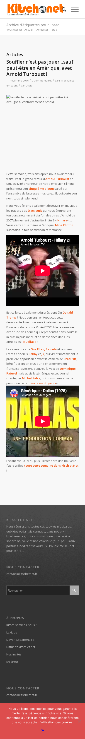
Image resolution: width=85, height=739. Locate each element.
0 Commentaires (42, 80)
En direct (12, 662)
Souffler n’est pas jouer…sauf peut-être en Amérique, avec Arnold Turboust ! (39, 68)
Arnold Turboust (57, 179)
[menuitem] (61, 9)
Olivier (30, 85)
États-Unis (35, 211)
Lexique (11, 632)
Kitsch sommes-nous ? (21, 625)
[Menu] (72, 9)
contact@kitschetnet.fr (21, 574)
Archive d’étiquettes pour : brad (32, 24)
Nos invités (14, 654)
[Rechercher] (61, 9)
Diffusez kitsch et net (20, 647)
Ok (42, 730)
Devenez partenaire (20, 640)
